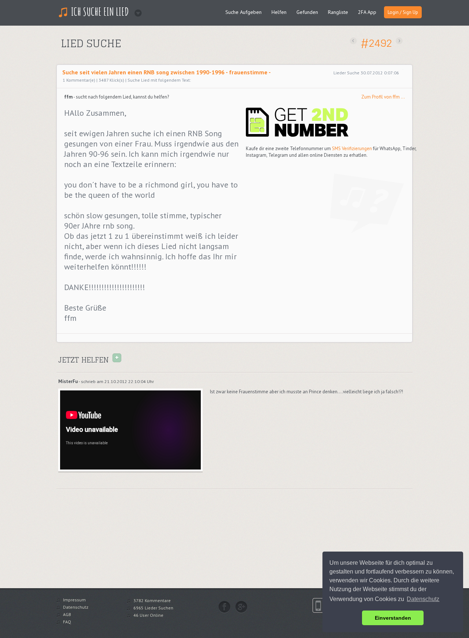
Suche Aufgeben (243, 12)
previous (353, 40)
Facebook (224, 607)
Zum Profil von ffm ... (383, 97)
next (399, 40)
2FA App (367, 12)
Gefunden (307, 12)
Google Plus (241, 607)
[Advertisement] (145, 56)
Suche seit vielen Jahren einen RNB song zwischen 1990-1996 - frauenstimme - (166, 72)
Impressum (74, 599)
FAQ (67, 621)
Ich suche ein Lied (100, 11)
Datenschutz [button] (423, 599)
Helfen (279, 12)
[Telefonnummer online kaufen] (297, 135)
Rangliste (338, 12)
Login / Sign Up (403, 12)
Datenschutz (75, 607)
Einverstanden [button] (393, 618)
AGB (67, 614)
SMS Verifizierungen (352, 148)
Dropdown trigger (136, 10)
